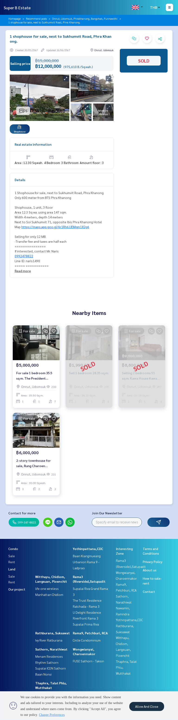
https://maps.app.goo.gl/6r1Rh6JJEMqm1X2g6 (55, 227)
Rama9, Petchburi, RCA (90, 633)
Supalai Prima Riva (86, 624)
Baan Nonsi (43, 674)
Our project (16, 589)
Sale (11, 556)
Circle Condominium (87, 640)
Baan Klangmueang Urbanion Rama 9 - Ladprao (87, 562)
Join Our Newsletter (107, 513)
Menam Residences (49, 656)
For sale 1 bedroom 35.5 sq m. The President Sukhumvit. (34, 376)
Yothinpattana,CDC (88, 549)
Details (20, 180)
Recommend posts (36, 18)
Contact (149, 591)
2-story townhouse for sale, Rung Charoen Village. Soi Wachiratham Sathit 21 (35, 463)
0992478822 (24, 256)
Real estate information (33, 144)
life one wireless (47, 588)
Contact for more (21, 513)
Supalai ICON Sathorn (50, 668)
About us (149, 570)
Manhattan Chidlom (49, 594)
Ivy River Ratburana (48, 640)
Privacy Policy (152, 562)
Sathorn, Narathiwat (51, 649)
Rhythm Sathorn (46, 662)
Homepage (14, 18)
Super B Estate (17, 7)
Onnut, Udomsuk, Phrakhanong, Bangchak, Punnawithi (85, 18)
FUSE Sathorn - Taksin (88, 661)
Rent (11, 562)
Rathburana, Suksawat (52, 633)
